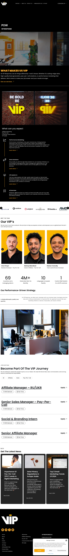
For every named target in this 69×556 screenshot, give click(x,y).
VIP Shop (45, 3)
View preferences (61, 550)
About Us (24, 3)
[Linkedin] (6, 529)
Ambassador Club (38, 3)
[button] (66, 540)
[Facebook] (2, 529)
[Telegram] (12, 529)
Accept (39, 550)
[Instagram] (9, 529)
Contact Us (29, 3)
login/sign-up (61, 3)
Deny (50, 550)
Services (17, 3)
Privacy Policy (50, 553)
